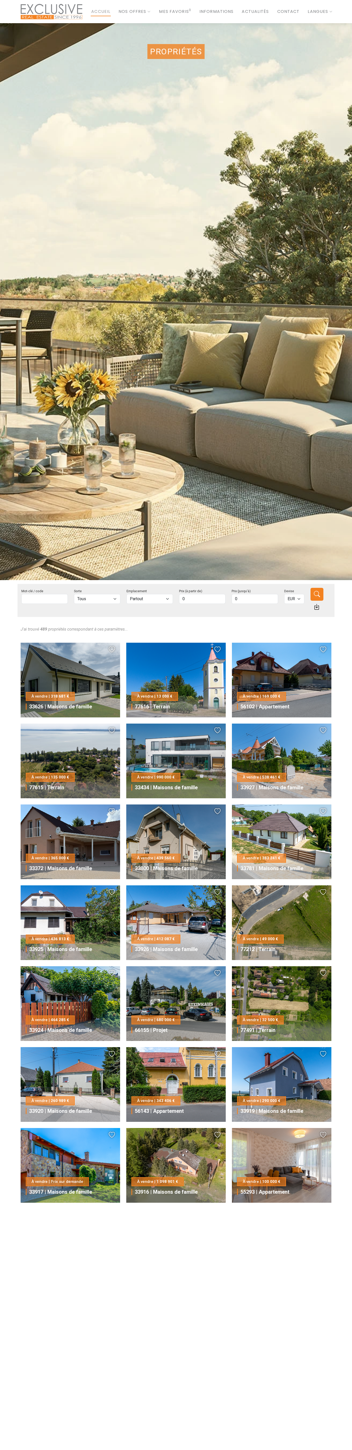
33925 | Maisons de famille (60, 949)
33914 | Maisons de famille (60, 1273)
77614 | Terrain (257, 1273)
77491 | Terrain (257, 1030)
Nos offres (132, 11)
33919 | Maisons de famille (271, 1111)
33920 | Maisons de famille (60, 1111)
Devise (289, 591)
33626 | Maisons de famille (60, 706)
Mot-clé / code (32, 591)
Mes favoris (175, 11)
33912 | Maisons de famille (166, 1434)
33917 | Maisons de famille (60, 1192)
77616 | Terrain (152, 706)
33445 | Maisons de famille (166, 1273)
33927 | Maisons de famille (271, 787)
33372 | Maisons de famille (60, 868)
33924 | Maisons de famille (60, 1030)
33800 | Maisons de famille (166, 868)
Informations (216, 11)
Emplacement (137, 591)
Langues (318, 11)
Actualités (255, 11)
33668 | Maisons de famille (166, 1354)
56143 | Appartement (159, 1111)
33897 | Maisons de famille (60, 1354)
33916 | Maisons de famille (166, 1192)
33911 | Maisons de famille (271, 1434)
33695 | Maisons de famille (60, 1434)
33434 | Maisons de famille (166, 787)
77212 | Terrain (257, 949)
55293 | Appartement (264, 1192)
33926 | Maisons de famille (166, 949)
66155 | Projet (151, 1030)
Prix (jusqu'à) (241, 591)
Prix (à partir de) (190, 591)
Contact (288, 11)
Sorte (78, 591)
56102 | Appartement (264, 706)
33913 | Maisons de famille (271, 1354)
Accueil (100, 11)
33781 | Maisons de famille (271, 868)
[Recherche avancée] (317, 607)
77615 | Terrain (46, 787)
